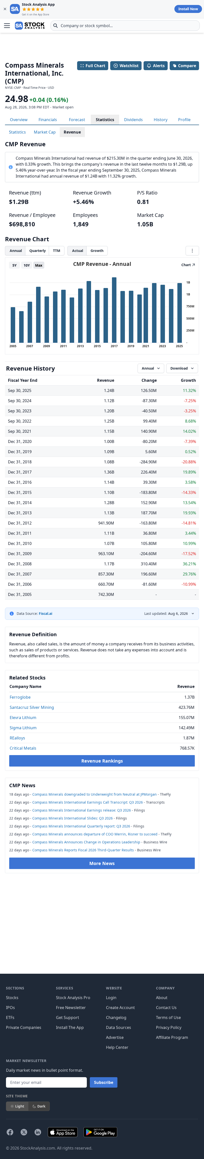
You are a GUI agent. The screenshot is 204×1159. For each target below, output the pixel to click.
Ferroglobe (20, 697)
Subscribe (103, 1082)
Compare (187, 65)
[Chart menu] (192, 250)
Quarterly (37, 250)
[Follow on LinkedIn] (38, 1132)
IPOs (10, 1007)
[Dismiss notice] (5, 9)
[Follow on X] (24, 1132)
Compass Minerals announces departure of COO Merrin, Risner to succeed (94, 834)
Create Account (120, 1007)
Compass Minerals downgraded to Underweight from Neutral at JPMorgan (94, 794)
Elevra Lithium (23, 717)
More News (102, 863)
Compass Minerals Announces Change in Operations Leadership (86, 842)
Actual (77, 250)
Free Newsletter (71, 1007)
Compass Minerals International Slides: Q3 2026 (72, 818)
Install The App (70, 1027)
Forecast (77, 119)
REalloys (17, 738)
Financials (48, 119)
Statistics (105, 119)
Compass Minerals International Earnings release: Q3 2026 (81, 810)
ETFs (10, 1017)
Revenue (72, 132)
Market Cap (45, 132)
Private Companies (23, 1027)
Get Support (67, 1017)
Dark (41, 1106)
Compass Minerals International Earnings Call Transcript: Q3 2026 (87, 802)
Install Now (188, 8)
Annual (16, 250)
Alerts (159, 65)
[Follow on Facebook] (10, 1132)
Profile (184, 119)
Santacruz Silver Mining (32, 707)
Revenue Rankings (102, 761)
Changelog (116, 1017)
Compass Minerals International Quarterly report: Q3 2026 (81, 826)
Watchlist (129, 65)
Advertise (115, 1037)
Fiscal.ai (45, 613)
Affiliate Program (172, 1037)
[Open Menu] (7, 26)
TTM (56, 250)
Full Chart (95, 65)
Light (19, 1106)
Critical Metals (23, 748)
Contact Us (166, 1007)
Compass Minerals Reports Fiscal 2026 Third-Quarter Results (83, 850)
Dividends (133, 119)
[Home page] (30, 25)
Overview (19, 119)
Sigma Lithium (23, 727)
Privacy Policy (168, 1027)
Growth (97, 250)
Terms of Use (168, 1017)
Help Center (117, 1047)
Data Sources (118, 1027)
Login (111, 997)
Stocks (12, 997)
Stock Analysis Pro (73, 997)
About (161, 997)
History (160, 119)
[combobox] (125, 25)
